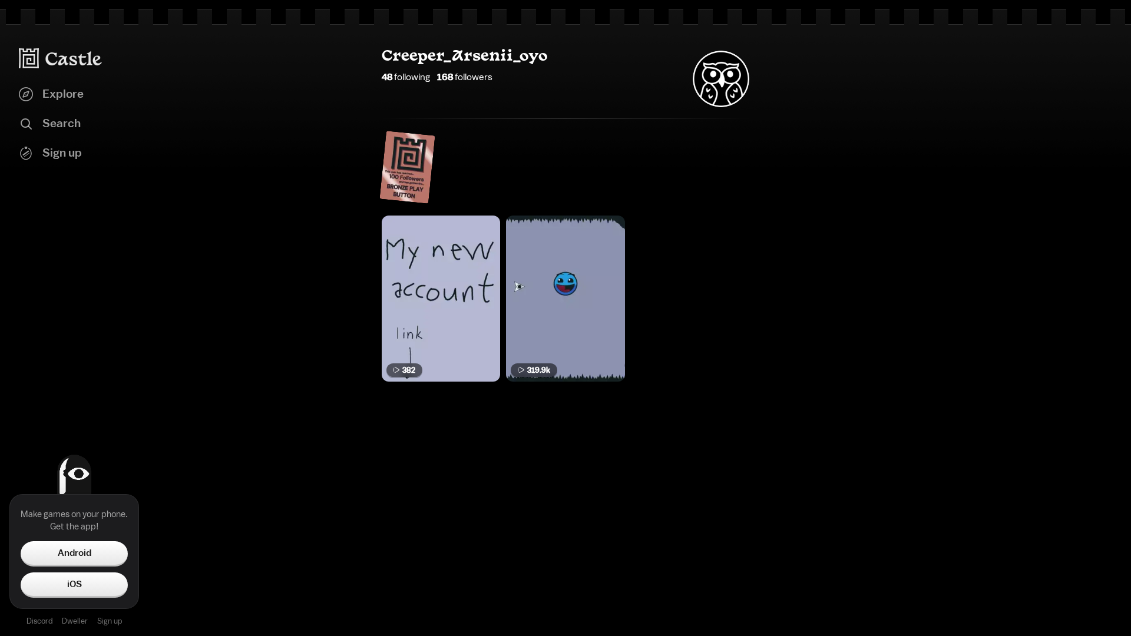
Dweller (75, 621)
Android (74, 553)
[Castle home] (60, 58)
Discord (39, 621)
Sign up (109, 621)
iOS (74, 584)
